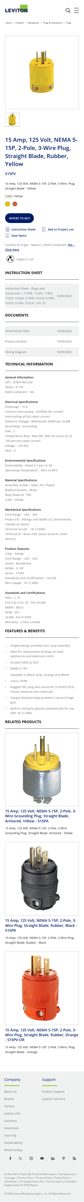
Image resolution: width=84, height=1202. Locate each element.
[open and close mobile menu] (76, 10)
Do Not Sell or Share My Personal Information (30, 1174)
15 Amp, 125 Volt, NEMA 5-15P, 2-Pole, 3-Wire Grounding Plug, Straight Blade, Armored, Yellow (40, 816)
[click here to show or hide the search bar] (68, 10)
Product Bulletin (16, 341)
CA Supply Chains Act (32, 1181)
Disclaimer (11, 1181)
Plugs (68, 22)
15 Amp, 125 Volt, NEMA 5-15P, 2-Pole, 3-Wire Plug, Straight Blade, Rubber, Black (41, 925)
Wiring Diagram (16, 352)
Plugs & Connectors (52, 22)
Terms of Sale (43, 1177)
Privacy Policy (61, 1177)
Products (19, 22)
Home (8, 22)
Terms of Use (25, 1177)
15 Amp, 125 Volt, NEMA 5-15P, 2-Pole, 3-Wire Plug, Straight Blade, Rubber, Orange (41, 1035)
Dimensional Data (17, 331)
